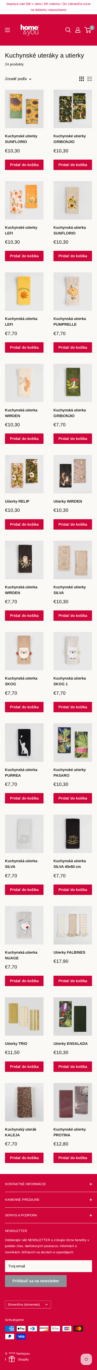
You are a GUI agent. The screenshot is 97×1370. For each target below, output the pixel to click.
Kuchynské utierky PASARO (69, 772)
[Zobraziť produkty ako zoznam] (90, 79)
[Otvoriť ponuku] (7, 30)
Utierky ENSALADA (70, 1043)
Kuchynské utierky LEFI (21, 230)
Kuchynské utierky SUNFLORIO (21, 139)
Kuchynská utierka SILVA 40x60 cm (69, 864)
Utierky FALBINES (69, 952)
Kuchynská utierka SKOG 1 (69, 681)
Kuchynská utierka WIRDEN (21, 413)
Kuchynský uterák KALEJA (20, 1132)
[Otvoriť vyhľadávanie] (68, 30)
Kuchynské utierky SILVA (69, 590)
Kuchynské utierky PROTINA (69, 1132)
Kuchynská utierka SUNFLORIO (69, 230)
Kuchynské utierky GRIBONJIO (69, 139)
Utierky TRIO (16, 1043)
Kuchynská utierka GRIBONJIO (69, 413)
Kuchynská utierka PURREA (21, 772)
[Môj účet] (77, 30)
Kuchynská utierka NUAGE (21, 955)
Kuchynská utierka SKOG (21, 681)
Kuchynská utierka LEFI (21, 321)
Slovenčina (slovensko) (24, 1304)
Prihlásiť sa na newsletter (35, 1281)
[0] (88, 30)
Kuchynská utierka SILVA (21, 864)
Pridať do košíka (24, 165)
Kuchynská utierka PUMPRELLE (69, 321)
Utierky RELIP (17, 501)
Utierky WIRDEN (67, 501)
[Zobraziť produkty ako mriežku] (81, 79)
